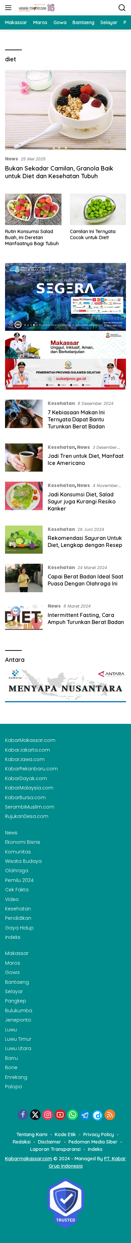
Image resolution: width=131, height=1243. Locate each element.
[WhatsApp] (72, 1115)
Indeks (12, 937)
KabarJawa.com (25, 759)
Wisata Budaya (23, 861)
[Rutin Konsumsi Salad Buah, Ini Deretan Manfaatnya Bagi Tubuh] (33, 209)
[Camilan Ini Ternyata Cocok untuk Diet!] (98, 209)
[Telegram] (85, 1115)
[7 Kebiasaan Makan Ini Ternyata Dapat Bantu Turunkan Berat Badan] (24, 416)
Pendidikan (18, 918)
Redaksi (22, 1142)
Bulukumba (18, 1010)
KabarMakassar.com (30, 740)
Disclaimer (49, 1142)
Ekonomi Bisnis (22, 842)
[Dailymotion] (97, 1115)
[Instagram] (47, 1115)
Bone (11, 1067)
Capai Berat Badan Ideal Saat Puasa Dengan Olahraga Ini (85, 580)
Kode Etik (65, 1134)
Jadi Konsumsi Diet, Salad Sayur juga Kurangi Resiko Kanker (82, 501)
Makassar (17, 953)
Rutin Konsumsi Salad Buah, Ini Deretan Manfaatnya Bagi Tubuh (32, 237)
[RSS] (109, 1115)
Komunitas (18, 851)
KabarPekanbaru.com (31, 768)
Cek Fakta (17, 889)
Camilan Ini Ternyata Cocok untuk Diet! (93, 234)
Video (12, 899)
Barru (11, 1058)
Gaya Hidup (19, 927)
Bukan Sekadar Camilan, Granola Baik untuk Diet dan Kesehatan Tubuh (59, 172)
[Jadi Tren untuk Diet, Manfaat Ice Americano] (24, 457)
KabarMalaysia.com (29, 787)
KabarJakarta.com (27, 750)
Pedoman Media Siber (93, 1142)
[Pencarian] (122, 7)
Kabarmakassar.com (28, 1159)
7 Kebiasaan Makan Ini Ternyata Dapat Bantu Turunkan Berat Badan (76, 419)
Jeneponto (18, 1020)
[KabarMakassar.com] (36, 7)
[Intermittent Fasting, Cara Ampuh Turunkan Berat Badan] (24, 616)
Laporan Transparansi (55, 1149)
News (11, 159)
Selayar (14, 991)
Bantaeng (17, 982)
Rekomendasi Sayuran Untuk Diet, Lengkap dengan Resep (85, 541)
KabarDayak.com (26, 778)
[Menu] (9, 7)
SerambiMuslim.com (29, 807)
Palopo (13, 1086)
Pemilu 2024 (19, 880)
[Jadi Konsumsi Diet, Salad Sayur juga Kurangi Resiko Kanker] (24, 498)
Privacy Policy (98, 1134)
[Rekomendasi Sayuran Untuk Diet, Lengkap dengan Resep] (24, 540)
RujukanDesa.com (26, 816)
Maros (12, 963)
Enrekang (16, 1077)
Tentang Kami (31, 1134)
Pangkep (15, 1000)
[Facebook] (22, 1115)
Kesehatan (61, 403)
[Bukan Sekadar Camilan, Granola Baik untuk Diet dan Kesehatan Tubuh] (65, 110)
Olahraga (16, 870)
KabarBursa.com (25, 797)
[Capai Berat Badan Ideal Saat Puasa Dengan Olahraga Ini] (24, 578)
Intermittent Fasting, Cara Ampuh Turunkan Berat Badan (86, 618)
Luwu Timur (18, 1039)
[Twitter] (35, 1115)
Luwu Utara (18, 1048)
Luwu (11, 1029)
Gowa (12, 972)
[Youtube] (60, 1115)
